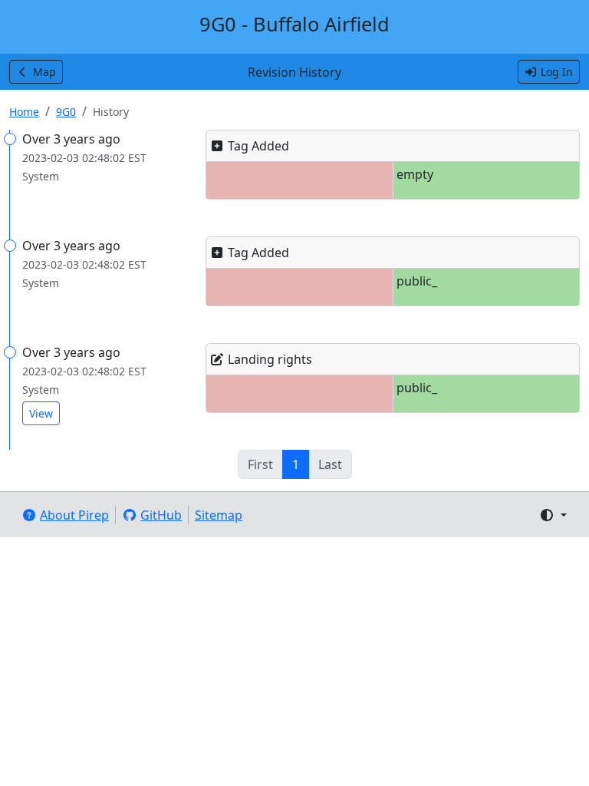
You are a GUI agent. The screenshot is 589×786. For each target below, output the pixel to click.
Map (44, 71)
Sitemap (218, 515)
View (41, 413)
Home (24, 111)
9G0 (66, 111)
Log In (557, 71)
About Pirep (74, 515)
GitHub (161, 515)
